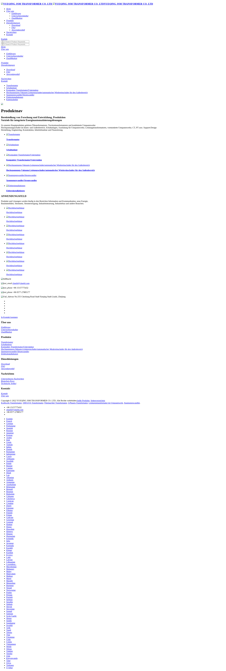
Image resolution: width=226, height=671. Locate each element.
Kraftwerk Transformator (11, 403)
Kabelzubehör (12, 99)
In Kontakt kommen (9, 317)
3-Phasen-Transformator (78, 403)
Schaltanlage (11, 88)
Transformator (12, 85)
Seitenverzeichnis (98, 400)
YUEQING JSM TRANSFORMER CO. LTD (128, 3)
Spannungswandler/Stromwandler (20, 95)
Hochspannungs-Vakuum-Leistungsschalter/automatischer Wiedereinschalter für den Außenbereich (47, 92)
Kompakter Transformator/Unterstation (22, 90)
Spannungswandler (132, 403)
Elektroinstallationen (14, 97)
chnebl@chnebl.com (20, 283)
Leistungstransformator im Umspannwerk (106, 403)
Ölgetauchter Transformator (55, 403)
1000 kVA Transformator (33, 403)
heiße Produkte (83, 400)
